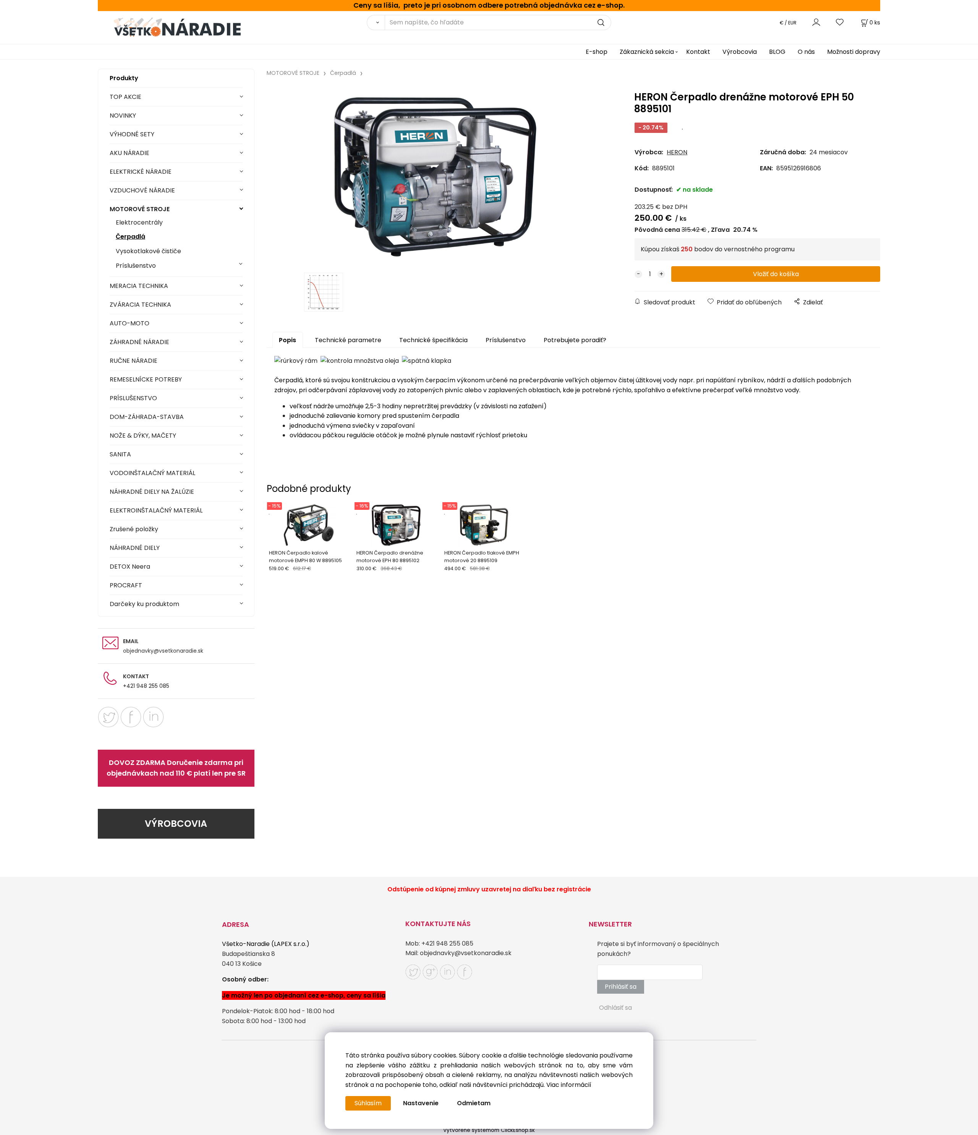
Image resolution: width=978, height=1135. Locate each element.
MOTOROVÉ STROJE (140, 209)
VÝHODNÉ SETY (132, 134)
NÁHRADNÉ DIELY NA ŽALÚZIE (152, 491)
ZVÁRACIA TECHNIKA (140, 304)
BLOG (777, 51)
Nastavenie (421, 1103)
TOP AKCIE (125, 96)
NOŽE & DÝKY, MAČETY (143, 435)
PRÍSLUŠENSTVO (133, 398)
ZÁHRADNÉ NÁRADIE (139, 342)
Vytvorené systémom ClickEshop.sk (489, 1130)
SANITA (120, 454)
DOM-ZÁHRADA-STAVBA (147, 416)
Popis (287, 340)
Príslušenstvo (136, 265)
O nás (806, 51)
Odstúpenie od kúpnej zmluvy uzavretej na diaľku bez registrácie (489, 889)
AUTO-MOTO (129, 323)
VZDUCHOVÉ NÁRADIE (142, 190)
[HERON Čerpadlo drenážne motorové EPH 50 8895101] (435, 177)
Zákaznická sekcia (647, 51)
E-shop (596, 51)
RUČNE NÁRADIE (133, 360)
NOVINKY (123, 115)
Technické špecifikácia (433, 340)
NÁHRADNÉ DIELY (135, 547)
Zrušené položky (134, 529)
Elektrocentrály (139, 222)
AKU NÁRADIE (129, 153)
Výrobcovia (739, 51)
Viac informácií (568, 1084)
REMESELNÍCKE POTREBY (146, 379)
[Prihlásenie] (816, 22)
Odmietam (474, 1103)
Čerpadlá (130, 236)
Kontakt (698, 51)
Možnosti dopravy (853, 51)
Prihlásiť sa (620, 986)
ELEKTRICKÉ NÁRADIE (141, 171)
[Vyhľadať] (376, 22)
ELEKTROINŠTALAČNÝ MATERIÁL (156, 510)
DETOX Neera (130, 566)
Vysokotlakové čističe (148, 251)
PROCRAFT (126, 585)
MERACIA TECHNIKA (139, 285)
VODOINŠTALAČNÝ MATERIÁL (152, 473)
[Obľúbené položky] (840, 22)
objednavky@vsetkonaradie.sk (163, 651)
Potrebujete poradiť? (575, 340)
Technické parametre (348, 340)
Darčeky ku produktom (144, 604)
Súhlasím (368, 1103)
